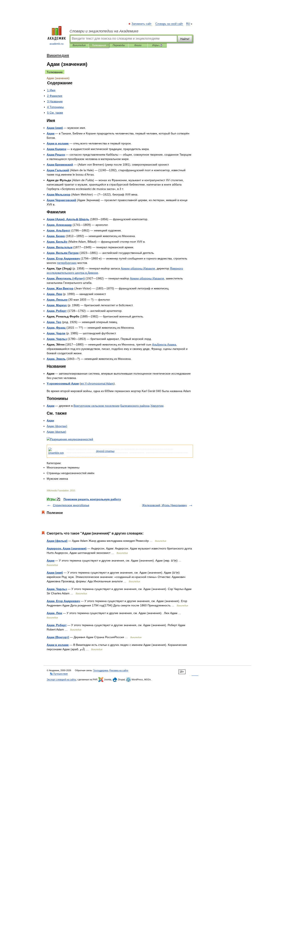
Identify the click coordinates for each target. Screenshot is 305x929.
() (55, 127)
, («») (66, 278)
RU (188, 23)
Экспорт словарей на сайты (61, 679)
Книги (138, 45)
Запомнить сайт (141, 23)
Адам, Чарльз (57, 589)
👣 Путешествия (59, 673)
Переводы (119, 45)
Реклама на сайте (118, 670)
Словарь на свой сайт (169, 23)
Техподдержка (100, 670)
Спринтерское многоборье (71, 505)
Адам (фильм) (57, 540)
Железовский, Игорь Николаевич (164, 505)
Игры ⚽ (157, 45)
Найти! (184, 39)
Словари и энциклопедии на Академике (104, 31)
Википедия (79, 45)
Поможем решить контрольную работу (92, 499)
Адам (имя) (55, 572)
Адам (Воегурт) (58, 637)
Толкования (99, 45)
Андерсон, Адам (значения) (67, 548)
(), (68, 219)
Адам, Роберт (57, 625)
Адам (50, 560)
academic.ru (56, 43)
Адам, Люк (54, 613)
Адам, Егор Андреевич (63, 601)
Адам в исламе (58, 644)
